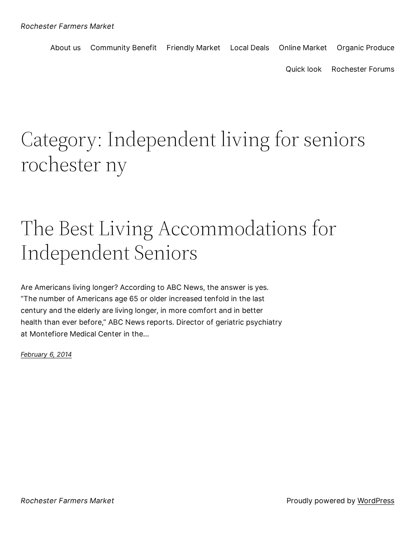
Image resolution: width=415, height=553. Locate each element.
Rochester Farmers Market (67, 26)
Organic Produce (365, 47)
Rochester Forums (363, 69)
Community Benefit (123, 47)
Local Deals (249, 47)
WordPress (375, 500)
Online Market (303, 47)
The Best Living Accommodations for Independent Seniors (178, 240)
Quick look (304, 69)
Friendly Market (193, 47)
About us (65, 47)
